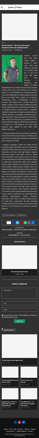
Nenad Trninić (22, 215)
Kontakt (30, 431)
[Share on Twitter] (17, 222)
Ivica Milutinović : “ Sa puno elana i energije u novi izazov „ (28, 403)
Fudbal (5, 429)
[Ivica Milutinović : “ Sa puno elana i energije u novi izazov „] (29, 393)
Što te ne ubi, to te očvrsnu (27, 381)
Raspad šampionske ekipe (19, 271)
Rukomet (20, 429)
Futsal (11, 429)
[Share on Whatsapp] (25, 222)
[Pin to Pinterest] (21, 222)
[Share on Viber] (29, 222)
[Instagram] (19, 2)
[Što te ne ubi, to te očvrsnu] (29, 372)
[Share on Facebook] (13, 222)
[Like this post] (9, 222)
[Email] (21, 2)
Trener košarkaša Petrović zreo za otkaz (10, 381)
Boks (15, 429)
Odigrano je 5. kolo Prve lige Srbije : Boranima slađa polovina (9, 403)
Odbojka (33, 429)
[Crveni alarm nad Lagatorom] (19, 346)
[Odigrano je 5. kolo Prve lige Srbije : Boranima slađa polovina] (10, 393)
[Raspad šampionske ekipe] (19, 257)
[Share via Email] (33, 222)
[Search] (37, 7)
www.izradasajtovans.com (19, 435)
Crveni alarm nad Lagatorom (12, 360)
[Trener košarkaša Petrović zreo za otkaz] (10, 372)
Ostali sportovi (10, 431)
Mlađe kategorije (22, 431)
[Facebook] (17, 2)
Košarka (26, 429)
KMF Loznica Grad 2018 (9, 215)
